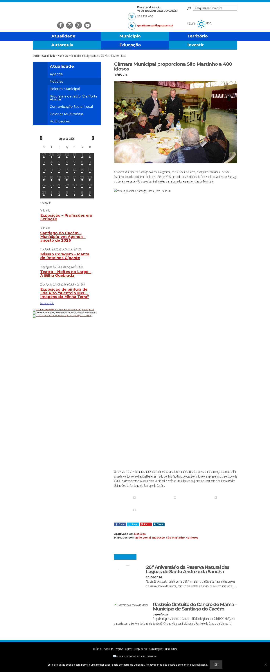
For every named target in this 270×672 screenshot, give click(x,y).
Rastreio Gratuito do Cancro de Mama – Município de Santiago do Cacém (195, 606)
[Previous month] (41, 138)
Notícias (140, 534)
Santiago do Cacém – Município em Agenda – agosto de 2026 (63, 237)
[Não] (265, 664)
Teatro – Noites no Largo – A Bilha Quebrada (65, 274)
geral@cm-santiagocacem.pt (155, 25)
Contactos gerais (156, 649)
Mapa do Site (141, 649)
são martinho (175, 537)
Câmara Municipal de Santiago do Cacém (76, 12)
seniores (192, 537)
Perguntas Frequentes (124, 649)
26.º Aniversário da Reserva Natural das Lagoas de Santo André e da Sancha (187, 569)
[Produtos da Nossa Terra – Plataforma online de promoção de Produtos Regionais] (67, 309)
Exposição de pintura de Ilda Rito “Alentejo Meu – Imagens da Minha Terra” (64, 293)
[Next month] (93, 138)
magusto (158, 537)
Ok (216, 664)
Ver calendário (47, 303)
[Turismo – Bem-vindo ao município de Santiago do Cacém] (62, 315)
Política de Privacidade (103, 649)
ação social (143, 537)
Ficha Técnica (171, 649)
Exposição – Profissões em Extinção (66, 217)
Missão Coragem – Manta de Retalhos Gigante (64, 256)
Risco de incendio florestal (232, 21)
